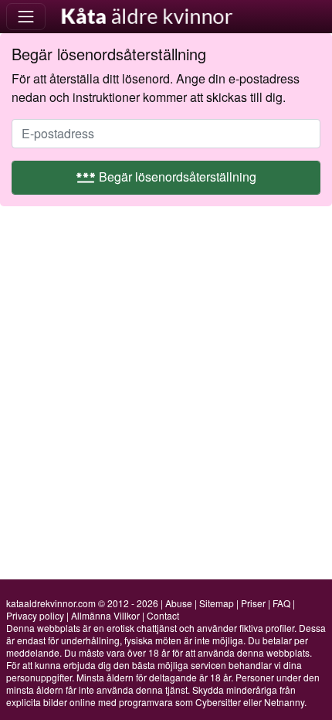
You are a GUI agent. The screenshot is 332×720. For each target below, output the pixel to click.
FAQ (281, 603)
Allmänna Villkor (105, 615)
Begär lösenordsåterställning (166, 177)
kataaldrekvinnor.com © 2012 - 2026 (82, 603)
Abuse (178, 603)
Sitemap (216, 603)
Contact (163, 615)
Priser (253, 603)
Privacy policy (35, 615)
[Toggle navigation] (26, 16)
